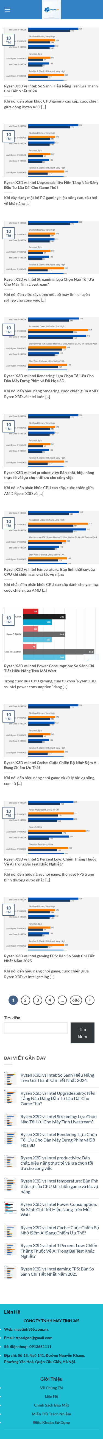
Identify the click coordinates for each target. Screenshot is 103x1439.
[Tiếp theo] (89, 1000)
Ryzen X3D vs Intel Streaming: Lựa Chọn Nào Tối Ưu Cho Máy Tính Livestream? (49, 281)
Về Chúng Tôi (51, 1387)
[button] (7, 9)
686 (76, 999)
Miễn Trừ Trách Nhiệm (51, 1414)
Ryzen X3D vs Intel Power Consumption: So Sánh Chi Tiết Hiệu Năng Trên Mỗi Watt (49, 668)
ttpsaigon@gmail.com (34, 1337)
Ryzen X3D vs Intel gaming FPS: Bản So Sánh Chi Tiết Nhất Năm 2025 (49, 958)
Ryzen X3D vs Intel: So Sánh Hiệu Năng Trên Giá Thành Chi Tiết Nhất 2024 (51, 88)
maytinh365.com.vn (31, 1329)
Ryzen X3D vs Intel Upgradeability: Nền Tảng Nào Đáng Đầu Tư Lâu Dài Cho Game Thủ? (51, 185)
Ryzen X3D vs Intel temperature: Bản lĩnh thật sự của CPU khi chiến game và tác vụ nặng (49, 572)
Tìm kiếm (12, 1017)
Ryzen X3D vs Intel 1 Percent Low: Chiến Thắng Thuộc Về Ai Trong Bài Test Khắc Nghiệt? (50, 861)
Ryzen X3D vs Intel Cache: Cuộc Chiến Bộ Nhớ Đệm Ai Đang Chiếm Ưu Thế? (51, 765)
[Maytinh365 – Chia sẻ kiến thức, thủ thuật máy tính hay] (51, 9)
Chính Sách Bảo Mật (51, 1405)
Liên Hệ (51, 1396)
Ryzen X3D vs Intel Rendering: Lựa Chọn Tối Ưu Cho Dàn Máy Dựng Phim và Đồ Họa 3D (49, 378)
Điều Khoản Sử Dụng (51, 1422)
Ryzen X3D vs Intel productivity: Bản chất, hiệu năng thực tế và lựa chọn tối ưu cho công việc (49, 475)
